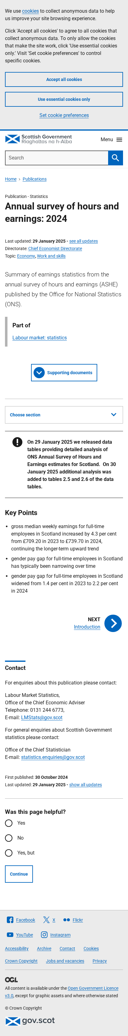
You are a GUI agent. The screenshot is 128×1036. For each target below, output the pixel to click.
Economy (26, 255)
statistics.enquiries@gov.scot (53, 757)
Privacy (100, 960)
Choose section (25, 414)
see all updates (83, 241)
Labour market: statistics (39, 338)
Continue (19, 874)
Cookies (91, 948)
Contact (67, 948)
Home (10, 179)
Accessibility (17, 948)
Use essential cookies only (64, 99)
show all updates (85, 784)
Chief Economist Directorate (55, 248)
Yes (21, 823)
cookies (30, 11)
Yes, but (25, 853)
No (20, 838)
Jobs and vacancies (65, 960)
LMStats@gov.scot (41, 717)
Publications (35, 179)
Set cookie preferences (64, 115)
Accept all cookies (64, 79)
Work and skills (51, 255)
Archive (44, 948)
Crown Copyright (21, 960)
